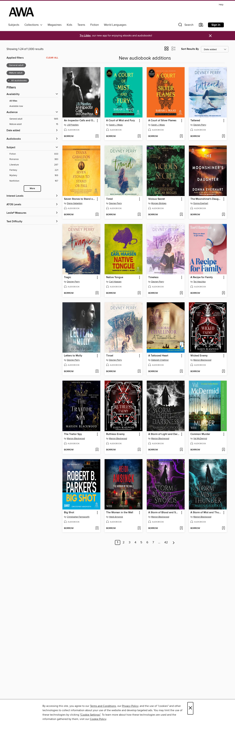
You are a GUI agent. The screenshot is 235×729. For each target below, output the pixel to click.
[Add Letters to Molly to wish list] (97, 371)
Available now (16, 106)
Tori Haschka (199, 281)
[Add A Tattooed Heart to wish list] (181, 371)
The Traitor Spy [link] (73, 434)
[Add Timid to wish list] (139, 214)
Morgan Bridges (158, 203)
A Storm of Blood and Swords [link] (164, 512)
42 (166, 542)
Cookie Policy (98, 719)
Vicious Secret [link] (156, 199)
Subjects (13, 25)
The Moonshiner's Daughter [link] (206, 199)
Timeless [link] (153, 277)
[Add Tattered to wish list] (223, 136)
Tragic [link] (67, 277)
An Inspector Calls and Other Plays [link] (79, 120)
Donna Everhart (200, 203)
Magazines (55, 25)
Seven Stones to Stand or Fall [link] (79, 199)
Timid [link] (109, 199)
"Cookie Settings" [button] (90, 714)
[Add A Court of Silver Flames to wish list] (181, 136)
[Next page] (173, 542)
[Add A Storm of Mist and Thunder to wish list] (223, 528)
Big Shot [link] (69, 512)
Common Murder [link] (200, 434)
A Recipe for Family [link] (201, 277)
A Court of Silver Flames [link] (162, 120)
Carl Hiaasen (115, 281)
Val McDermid (200, 438)
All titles (13, 100)
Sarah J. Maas (116, 125)
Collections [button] (32, 25)
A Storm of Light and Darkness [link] (164, 434)
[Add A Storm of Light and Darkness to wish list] (181, 450)
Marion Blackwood (202, 360)
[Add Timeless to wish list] (181, 293)
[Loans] (201, 25)
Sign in (215, 25)
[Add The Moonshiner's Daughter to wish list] (223, 214)
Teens (81, 25)
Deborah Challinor (160, 360)
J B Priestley (73, 125)
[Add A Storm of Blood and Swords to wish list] (181, 528)
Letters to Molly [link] (73, 355)
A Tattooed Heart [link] (158, 355)
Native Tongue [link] (114, 277)
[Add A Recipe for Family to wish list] (223, 293)
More (32, 188)
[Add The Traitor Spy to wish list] (97, 450)
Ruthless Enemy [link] (115, 434)
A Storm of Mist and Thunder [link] (206, 512)
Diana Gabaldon (74, 203)
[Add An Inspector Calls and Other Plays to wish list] (97, 136)
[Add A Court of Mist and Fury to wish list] (139, 136)
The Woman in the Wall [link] (119, 512)
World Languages (115, 25)
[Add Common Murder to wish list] (223, 450)
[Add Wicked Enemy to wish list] (223, 371)
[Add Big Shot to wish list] (97, 528)
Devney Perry (199, 125)
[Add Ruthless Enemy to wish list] (139, 450)
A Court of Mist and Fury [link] (120, 120)
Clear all (52, 57)
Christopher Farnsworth (78, 516)
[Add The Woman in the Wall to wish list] (139, 528)
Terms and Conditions (103, 706)
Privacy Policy (130, 706)
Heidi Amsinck (116, 516)
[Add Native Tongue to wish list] (139, 293)
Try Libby (85, 35)
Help (221, 4)
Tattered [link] (195, 120)
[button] (185, 25)
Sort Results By (190, 49)
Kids (69, 25)
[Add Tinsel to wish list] (139, 371)
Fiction (94, 25)
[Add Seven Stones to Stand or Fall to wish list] (97, 214)
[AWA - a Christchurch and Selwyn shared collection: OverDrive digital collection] (21, 12)
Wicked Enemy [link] (199, 355)
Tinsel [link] (109, 355)
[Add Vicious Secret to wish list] (181, 214)
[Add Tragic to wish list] (97, 293)
